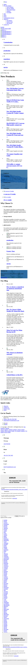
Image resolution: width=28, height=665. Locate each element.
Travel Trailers (10, 7)
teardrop (8, 11)
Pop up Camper (10, 8)
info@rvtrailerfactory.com (10, 467)
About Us (6, 19)
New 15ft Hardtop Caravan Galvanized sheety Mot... (15, 89)
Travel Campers (4, 429)
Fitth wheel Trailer (11, 9)
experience (7, 59)
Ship (5, 13)
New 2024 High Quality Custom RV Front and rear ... (15, 135)
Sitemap (7, 428)
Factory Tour (10, 22)
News (5, 15)
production (7, 50)
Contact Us (6, 24)
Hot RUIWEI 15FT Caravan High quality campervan (15, 124)
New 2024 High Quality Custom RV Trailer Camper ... (15, 113)
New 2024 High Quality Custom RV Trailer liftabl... (15, 146)
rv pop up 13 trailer (10, 194)
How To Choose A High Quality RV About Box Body (15, 310)
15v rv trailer (8, 200)
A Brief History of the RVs (15, 375)
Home (5, 4)
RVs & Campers (7, 5)
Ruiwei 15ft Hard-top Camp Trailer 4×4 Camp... (15, 100)
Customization (8, 42)
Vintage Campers (13, 429)
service (6, 67)
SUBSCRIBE (4, 277)
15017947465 (7, 444)
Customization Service (9, 18)
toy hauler (9, 12)
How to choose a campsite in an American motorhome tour (15, 288)
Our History (9, 20)
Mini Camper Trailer (9, 431)
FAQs (5, 16)
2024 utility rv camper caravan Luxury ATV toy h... (14, 165)
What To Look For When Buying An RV (14, 331)
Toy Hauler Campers (20, 431)
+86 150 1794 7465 (8, 455)
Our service (9, 23)
